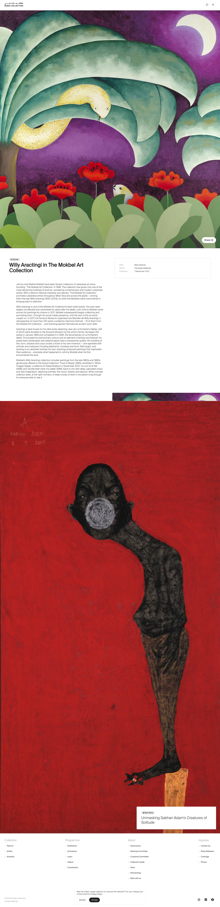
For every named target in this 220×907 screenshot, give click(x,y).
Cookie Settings (11, 901)
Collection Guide (136, 862)
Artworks (9, 856)
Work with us (134, 878)
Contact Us (204, 846)
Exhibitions (71, 846)
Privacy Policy (96, 894)
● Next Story (148, 812)
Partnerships (134, 873)
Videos (69, 862)
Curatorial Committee (138, 856)
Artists (8, 851)
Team (131, 867)
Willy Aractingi (140, 265)
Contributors (71, 867)
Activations (71, 851)
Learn (68, 856)
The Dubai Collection (142, 268)
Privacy (203, 862)
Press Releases (206, 851)
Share (207, 240)
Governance (134, 846)
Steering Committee (138, 851)
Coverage (204, 856)
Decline (82, 900)
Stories (15, 259)
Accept (94, 900)
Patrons (9, 846)
